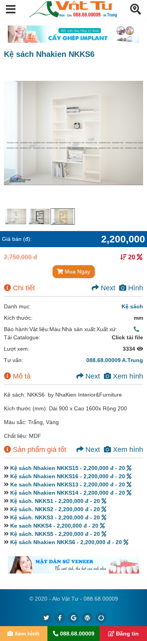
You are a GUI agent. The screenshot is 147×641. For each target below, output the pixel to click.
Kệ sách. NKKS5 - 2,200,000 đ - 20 (56, 534)
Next (107, 288)
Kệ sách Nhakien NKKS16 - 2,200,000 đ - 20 (68, 476)
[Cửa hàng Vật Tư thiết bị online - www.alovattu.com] (73, 15)
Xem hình (127, 376)
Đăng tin (126, 633)
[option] (15, 216)
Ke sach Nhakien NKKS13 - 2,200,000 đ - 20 (68, 484)
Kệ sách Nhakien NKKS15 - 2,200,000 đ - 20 (68, 468)
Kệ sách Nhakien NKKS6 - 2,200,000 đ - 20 (66, 542)
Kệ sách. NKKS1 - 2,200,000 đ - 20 (56, 501)
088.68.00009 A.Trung (114, 360)
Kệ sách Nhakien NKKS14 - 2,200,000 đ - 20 (68, 493)
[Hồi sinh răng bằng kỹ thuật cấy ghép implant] (73, 34)
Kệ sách (132, 306)
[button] (11, 10)
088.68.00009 (76, 633)
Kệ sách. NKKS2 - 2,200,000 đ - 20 (56, 509)
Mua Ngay (76, 271)
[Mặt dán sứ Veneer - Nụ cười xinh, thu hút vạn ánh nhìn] (73, 565)
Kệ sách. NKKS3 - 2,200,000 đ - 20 (56, 517)
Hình (134, 288)
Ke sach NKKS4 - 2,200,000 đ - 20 (55, 526)
